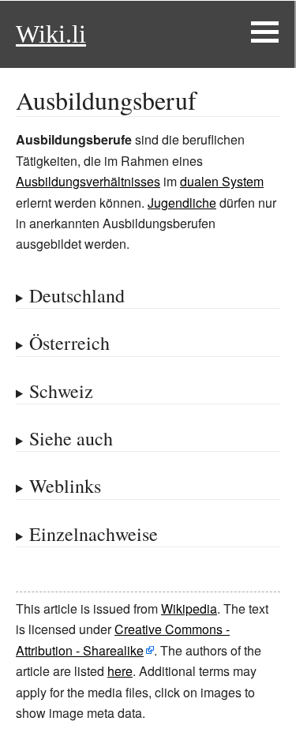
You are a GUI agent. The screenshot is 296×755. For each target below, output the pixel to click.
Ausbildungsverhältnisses (88, 181)
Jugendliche (182, 202)
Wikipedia (189, 608)
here (120, 671)
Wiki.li (51, 34)
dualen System (222, 181)
